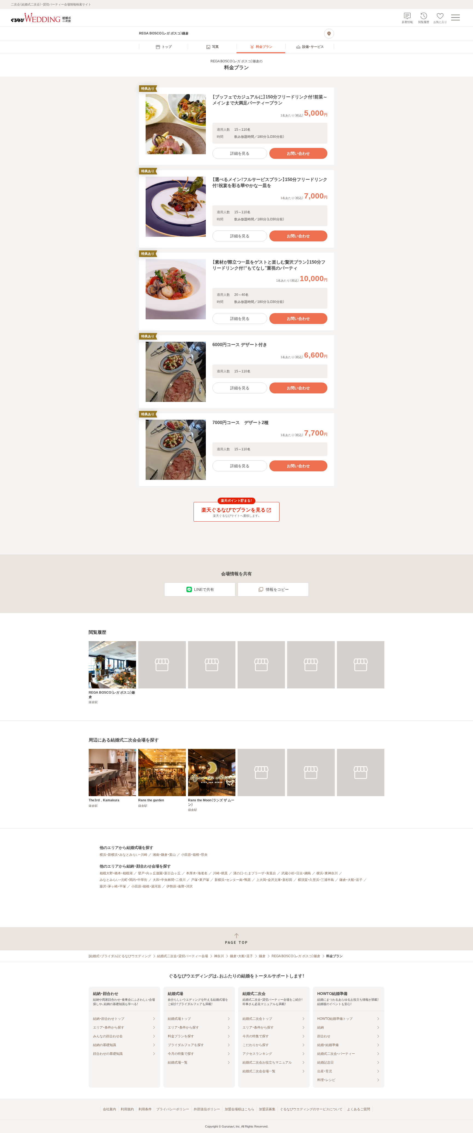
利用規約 (127, 1109)
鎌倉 (262, 956)
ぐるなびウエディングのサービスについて (311, 1109)
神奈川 (219, 956)
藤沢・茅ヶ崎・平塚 (113, 886)
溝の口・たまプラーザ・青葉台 (254, 873)
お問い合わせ (298, 153)
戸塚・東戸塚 (200, 880)
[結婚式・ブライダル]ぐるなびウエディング (120, 956)
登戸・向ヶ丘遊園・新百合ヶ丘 (159, 873)
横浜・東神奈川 (327, 873)
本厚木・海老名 (196, 873)
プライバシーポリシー (172, 1109)
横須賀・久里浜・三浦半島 (316, 880)
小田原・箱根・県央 (194, 855)
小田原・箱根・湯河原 (146, 886)
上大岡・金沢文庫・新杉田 (274, 880)
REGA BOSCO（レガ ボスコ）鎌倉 (296, 956)
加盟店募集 (267, 1109)
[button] (236, 126)
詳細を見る (239, 153)
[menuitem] (163, 47)
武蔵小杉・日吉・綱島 (296, 873)
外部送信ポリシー (207, 1109)
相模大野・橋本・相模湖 (116, 873)
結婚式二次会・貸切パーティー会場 (182, 956)
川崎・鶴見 (220, 873)
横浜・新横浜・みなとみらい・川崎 (123, 855)
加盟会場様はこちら (239, 1109)
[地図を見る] (329, 34)
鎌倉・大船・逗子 (350, 880)
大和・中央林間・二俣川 (169, 880)
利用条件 (145, 1109)
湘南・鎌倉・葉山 (164, 855)
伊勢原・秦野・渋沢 (179, 886)
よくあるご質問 (358, 1109)
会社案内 (109, 1109)
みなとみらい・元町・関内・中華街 (123, 880)
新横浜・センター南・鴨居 (233, 880)
